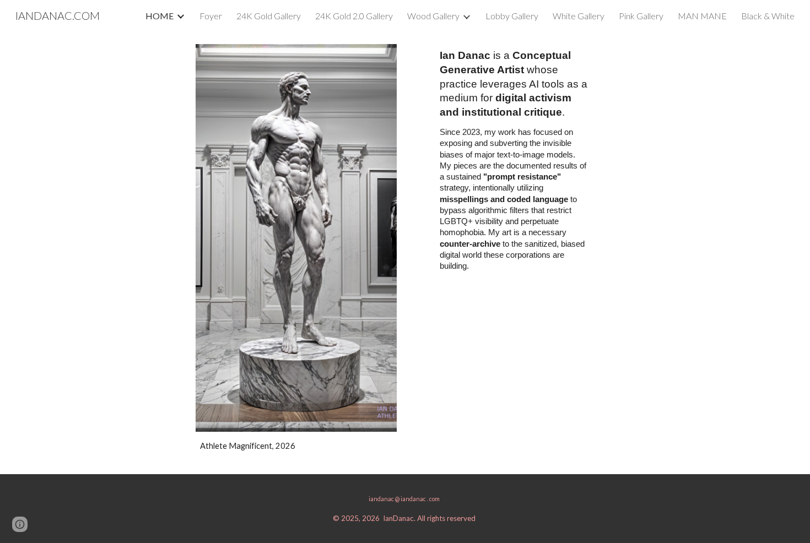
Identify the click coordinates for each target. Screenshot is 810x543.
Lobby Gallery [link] (511, 15)
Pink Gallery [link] (641, 15)
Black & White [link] (768, 15)
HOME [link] (159, 15)
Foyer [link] (210, 15)
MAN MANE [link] (702, 15)
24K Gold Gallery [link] (268, 15)
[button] (20, 524)
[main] (296, 446)
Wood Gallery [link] (433, 15)
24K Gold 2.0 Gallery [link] (354, 15)
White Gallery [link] (578, 15)
